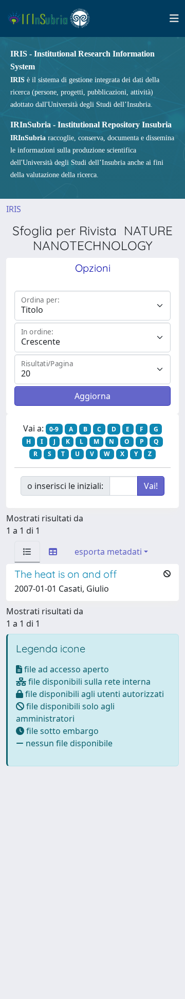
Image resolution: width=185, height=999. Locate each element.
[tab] (27, 551)
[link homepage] (53, 18)
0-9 (54, 429)
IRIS (13, 209)
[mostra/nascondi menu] (174, 18)
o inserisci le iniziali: (65, 486)
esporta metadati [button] (108, 551)
